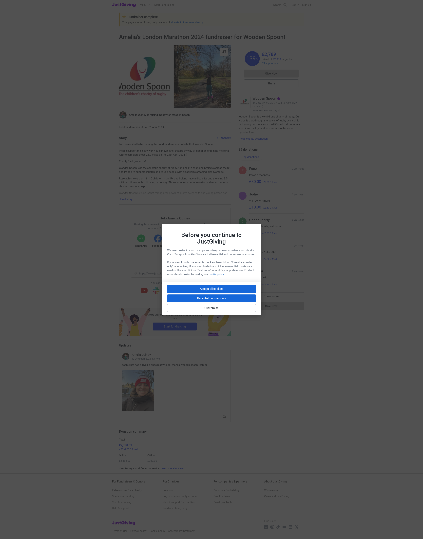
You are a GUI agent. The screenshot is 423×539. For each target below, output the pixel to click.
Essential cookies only (211, 298)
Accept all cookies (211, 288)
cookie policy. (217, 274)
